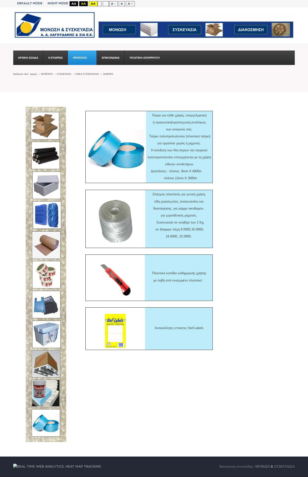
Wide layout (106, 3)
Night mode (58, 3)
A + (130, 3)
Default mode (29, 3)
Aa (73, 3)
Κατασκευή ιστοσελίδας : (237, 467)
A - (113, 3)
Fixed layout (99, 3)
